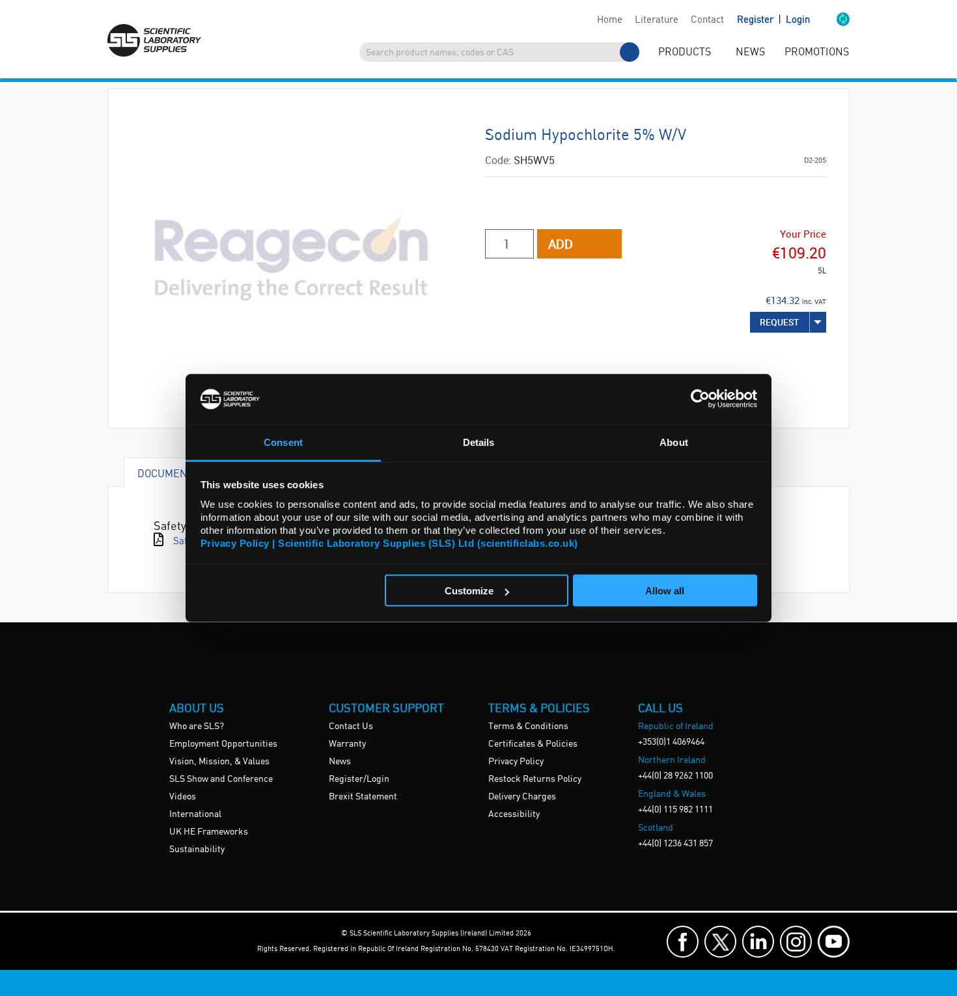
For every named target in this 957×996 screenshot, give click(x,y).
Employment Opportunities (223, 744)
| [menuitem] (773, 19)
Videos (182, 796)
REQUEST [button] (779, 322)
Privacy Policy (516, 761)
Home (609, 20)
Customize (469, 590)
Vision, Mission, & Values (219, 761)
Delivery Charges (522, 796)
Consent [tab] (283, 441)
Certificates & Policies (532, 744)
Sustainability (197, 849)
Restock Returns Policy (534, 779)
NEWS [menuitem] (750, 52)
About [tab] (673, 441)
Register (756, 20)
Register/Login (359, 779)
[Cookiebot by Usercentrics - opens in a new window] (700, 399)
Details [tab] (479, 441)
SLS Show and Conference (221, 779)
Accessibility (514, 814)
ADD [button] (560, 244)
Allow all (664, 590)
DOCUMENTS (168, 473)
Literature (656, 20)
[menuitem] (609, 20)
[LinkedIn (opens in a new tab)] (758, 942)
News (340, 761)
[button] (830, 20)
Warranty (347, 744)
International (195, 814)
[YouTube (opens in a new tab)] (834, 942)
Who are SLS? (196, 726)
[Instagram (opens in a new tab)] (796, 942)
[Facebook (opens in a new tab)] (683, 942)
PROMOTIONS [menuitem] (816, 52)
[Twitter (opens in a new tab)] (720, 942)
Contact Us (351, 726)
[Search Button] (629, 52)
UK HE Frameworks (208, 832)
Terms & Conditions (528, 726)
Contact (707, 20)
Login (798, 20)
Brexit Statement (363, 796)
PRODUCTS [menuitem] (684, 52)
